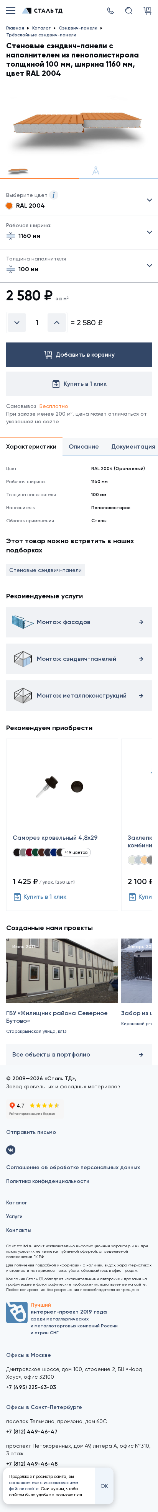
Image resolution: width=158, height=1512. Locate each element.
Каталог (16, 1202)
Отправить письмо (31, 1132)
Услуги (14, 1216)
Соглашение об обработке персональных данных (73, 1167)
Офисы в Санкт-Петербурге (44, 1407)
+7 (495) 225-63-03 (31, 1387)
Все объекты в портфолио (51, 1054)
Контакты (18, 1230)
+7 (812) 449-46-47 (32, 1431)
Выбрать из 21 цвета (79, 200)
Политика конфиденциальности (47, 1181)
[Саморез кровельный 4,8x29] (62, 825)
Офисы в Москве (28, 1355)
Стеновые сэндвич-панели (45, 570)
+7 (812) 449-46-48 (32, 1464)
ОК (104, 1486)
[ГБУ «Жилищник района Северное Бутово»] (62, 990)
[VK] (10, 1150)
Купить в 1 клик (44, 896)
